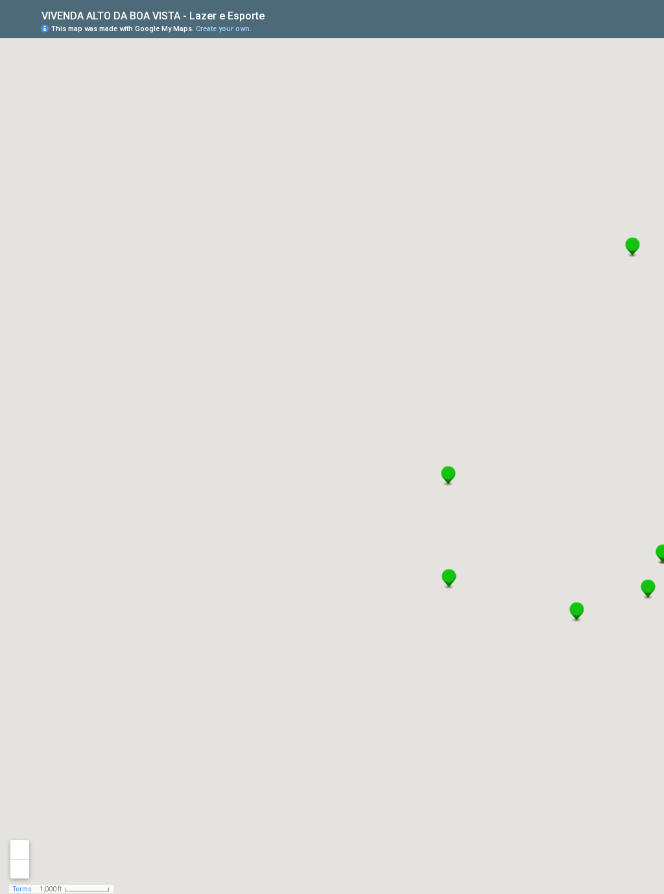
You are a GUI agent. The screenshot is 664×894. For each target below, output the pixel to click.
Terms (22, 889)
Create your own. (224, 29)
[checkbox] (274, 14)
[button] (648, 589)
